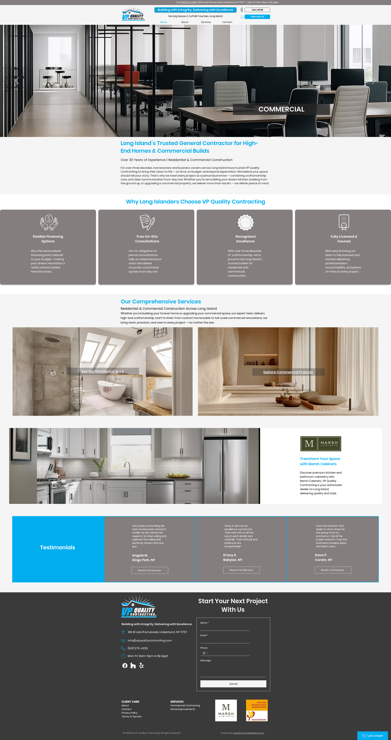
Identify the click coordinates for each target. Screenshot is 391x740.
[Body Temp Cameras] (198, 129)
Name (204, 622)
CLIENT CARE (130, 702)
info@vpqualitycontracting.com (150, 640)
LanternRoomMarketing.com (248, 732)
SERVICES (177, 702)
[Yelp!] (141, 665)
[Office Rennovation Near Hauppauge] (195, 129)
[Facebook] (125, 665)
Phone (204, 648)
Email (204, 635)
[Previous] (17, 81)
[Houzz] (133, 665)
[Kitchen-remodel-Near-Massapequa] (192, 129)
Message (205, 660)
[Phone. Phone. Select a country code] (205, 653)
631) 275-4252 (189, 2)
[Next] (374, 81)
